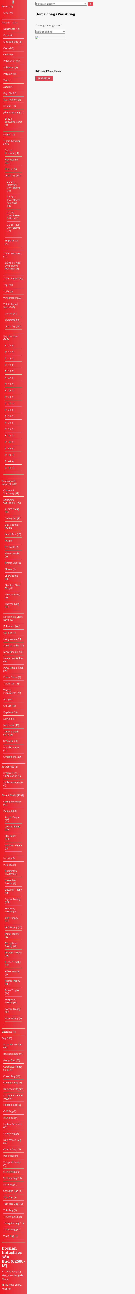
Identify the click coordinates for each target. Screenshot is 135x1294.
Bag (51, 14)
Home (40, 14)
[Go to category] (90, 4)
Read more (44, 78)
